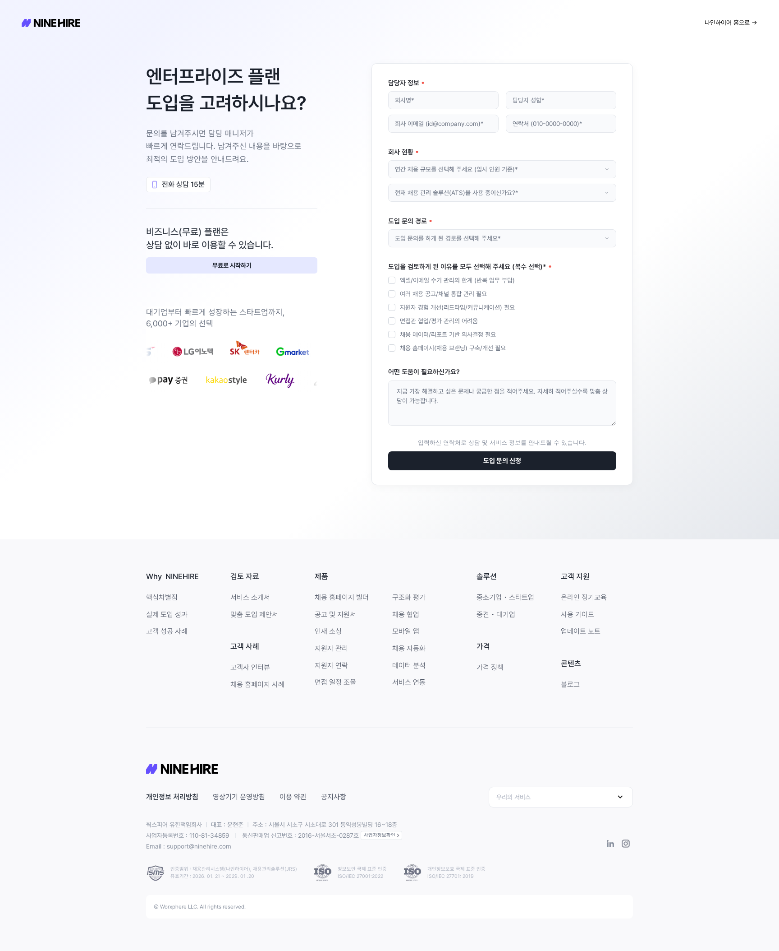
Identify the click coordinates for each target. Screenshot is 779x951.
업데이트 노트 (580, 631)
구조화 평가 (409, 597)
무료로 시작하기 (232, 265)
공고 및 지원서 (335, 614)
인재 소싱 (328, 631)
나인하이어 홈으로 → (731, 22)
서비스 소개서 (250, 597)
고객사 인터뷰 (250, 667)
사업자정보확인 (379, 835)
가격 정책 (490, 667)
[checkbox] (502, 314)
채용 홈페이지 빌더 (342, 597)
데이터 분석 (409, 665)
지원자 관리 (331, 648)
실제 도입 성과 (167, 614)
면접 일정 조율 (335, 682)
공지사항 (333, 797)
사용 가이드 (577, 614)
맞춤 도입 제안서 (254, 614)
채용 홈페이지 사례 (257, 684)
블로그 (570, 684)
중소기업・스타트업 (505, 597)
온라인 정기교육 (584, 597)
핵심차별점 (162, 597)
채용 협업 (405, 614)
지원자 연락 (331, 665)
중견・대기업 (496, 614)
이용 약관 (293, 797)
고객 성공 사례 (167, 631)
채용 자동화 (409, 648)
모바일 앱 (405, 631)
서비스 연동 (409, 682)
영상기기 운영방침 (239, 797)
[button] (561, 797)
